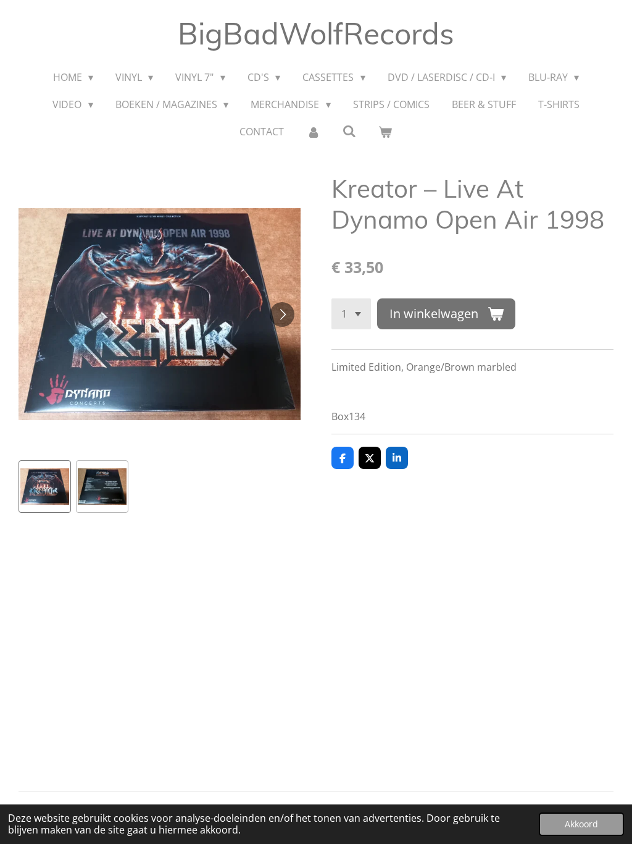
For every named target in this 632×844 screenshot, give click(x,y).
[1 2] (351, 313)
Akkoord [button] (581, 824)
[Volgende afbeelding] (282, 314)
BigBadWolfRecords (316, 33)
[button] (45, 486)
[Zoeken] (349, 131)
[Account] (313, 131)
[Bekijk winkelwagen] (385, 131)
